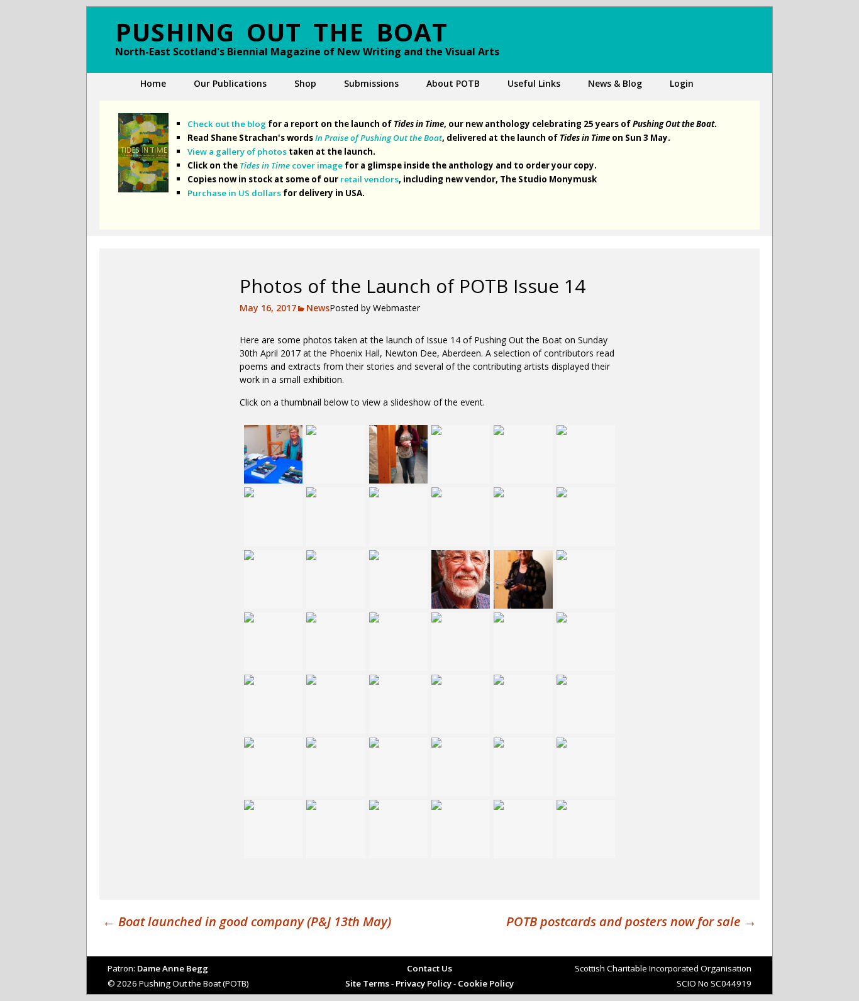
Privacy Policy (424, 983)
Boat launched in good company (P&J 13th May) (247, 921)
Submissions (371, 83)
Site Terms (367, 983)
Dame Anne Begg (172, 968)
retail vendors (369, 179)
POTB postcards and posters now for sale (631, 921)
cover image (291, 165)
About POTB (453, 83)
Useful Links (533, 83)
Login (682, 83)
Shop (305, 83)
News (318, 308)
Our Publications (230, 83)
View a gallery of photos (237, 151)
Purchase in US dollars (234, 193)
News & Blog (615, 83)
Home (153, 83)
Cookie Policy (486, 983)
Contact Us (429, 968)
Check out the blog (226, 124)
